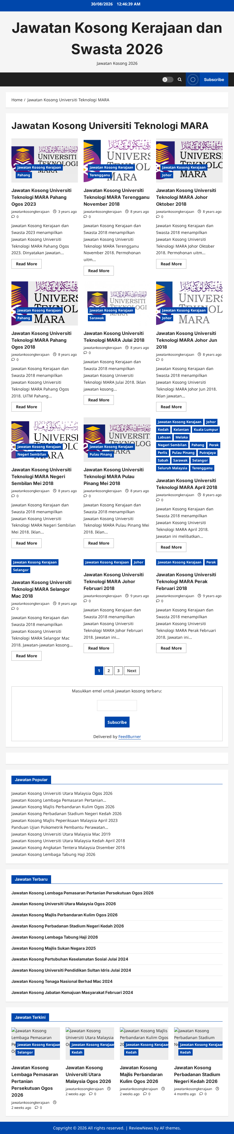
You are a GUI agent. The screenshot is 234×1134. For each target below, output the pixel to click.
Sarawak (97, 318)
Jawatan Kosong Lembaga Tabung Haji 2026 (54, 937)
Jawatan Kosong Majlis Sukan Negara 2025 (53, 948)
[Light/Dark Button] (168, 79)
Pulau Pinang (101, 454)
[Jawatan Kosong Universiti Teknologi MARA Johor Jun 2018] (189, 303)
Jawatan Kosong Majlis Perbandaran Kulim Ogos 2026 (64, 914)
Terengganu (100, 175)
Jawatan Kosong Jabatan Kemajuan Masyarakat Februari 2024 (72, 992)
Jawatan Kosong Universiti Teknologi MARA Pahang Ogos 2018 (41, 340)
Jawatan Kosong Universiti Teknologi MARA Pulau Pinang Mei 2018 (114, 476)
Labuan (164, 437)
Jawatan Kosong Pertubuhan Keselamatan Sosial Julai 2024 (69, 959)
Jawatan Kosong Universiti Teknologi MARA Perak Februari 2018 (186, 581)
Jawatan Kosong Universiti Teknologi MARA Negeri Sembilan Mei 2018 (41, 476)
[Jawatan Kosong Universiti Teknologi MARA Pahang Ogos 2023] (44, 160)
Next (131, 670)
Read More (29, 265)
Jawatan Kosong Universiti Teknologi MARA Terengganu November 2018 (117, 197)
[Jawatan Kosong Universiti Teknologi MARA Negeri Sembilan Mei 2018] (44, 439)
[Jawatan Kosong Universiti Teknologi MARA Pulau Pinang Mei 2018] (117, 439)
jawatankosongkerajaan (30, 211)
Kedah (163, 429)
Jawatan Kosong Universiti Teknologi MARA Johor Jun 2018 (186, 340)
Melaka (181, 437)
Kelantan (181, 429)
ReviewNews (141, 1128)
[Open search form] (179, 79)
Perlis (162, 452)
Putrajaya (207, 452)
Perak (214, 444)
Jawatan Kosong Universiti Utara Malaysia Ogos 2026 (63, 903)
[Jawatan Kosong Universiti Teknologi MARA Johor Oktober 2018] (189, 160)
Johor (167, 175)
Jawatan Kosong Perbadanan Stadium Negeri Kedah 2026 (67, 925)
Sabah (163, 460)
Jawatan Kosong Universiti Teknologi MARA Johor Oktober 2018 (186, 197)
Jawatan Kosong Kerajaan (39, 167)
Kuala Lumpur (206, 429)
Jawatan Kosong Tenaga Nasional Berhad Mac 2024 (61, 981)
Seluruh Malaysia (172, 468)
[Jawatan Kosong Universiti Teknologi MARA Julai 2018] (117, 303)
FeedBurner (129, 736)
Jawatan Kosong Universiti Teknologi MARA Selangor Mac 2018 (41, 589)
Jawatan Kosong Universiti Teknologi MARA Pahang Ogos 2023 (41, 197)
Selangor (200, 460)
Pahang (23, 175)
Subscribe (214, 79)
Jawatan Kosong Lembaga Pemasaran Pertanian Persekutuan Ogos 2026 (82, 892)
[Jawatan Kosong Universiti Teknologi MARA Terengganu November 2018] (117, 160)
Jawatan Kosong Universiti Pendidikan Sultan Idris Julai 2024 (71, 970)
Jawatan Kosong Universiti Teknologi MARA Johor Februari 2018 (114, 581)
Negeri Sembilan (31, 454)
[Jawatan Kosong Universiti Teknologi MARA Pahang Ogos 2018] (44, 303)
